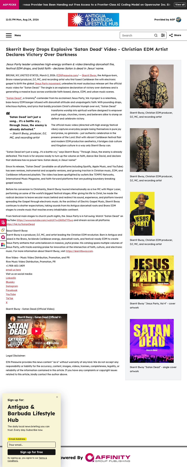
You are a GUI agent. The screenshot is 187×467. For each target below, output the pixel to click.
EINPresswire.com (67, 75)
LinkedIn (11, 277)
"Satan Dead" (14, 98)
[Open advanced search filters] (162, 35)
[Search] (155, 35)
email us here (13, 269)
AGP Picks (9, 4)
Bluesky (10, 282)
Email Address (17, 439)
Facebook (11, 290)
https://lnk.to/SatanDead (20, 224)
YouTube (11, 294)
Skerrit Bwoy (89, 75)
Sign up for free (31, 452)
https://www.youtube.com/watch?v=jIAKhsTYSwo (45, 220)
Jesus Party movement (47, 83)
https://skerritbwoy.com (79, 251)
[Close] (57, 397)
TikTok (9, 298)
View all (180, 4)
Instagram (12, 286)
